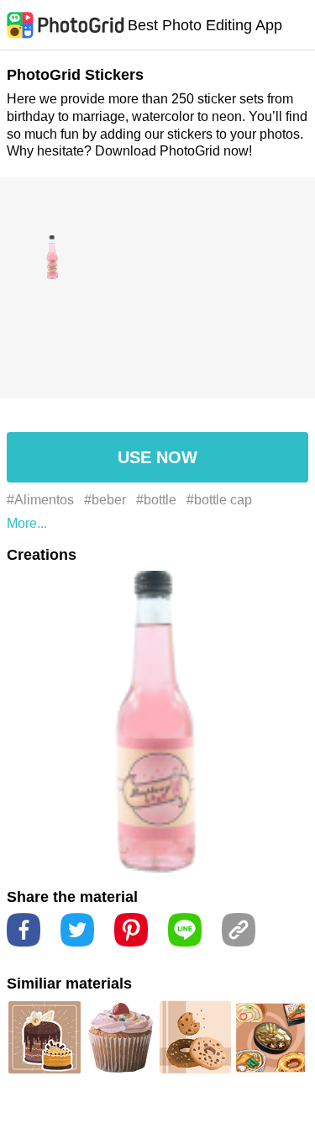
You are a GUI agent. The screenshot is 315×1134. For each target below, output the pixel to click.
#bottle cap (219, 500)
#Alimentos (40, 500)
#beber (105, 500)
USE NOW (157, 457)
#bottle (156, 500)
